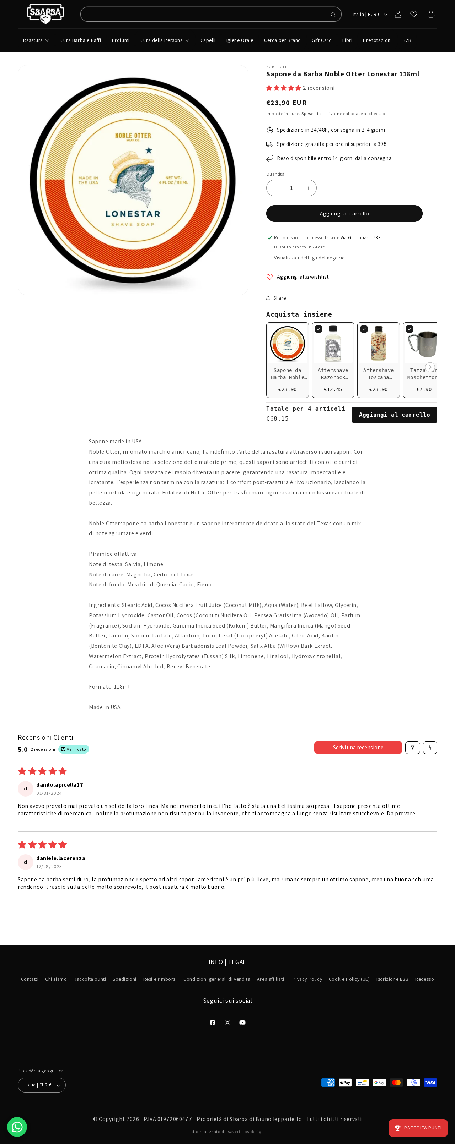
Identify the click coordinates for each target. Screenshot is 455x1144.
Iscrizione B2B (392, 979)
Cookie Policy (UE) (349, 979)
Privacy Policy (306, 979)
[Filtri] (412, 747)
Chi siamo (56, 979)
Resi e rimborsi (160, 979)
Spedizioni (124, 979)
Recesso (424, 979)
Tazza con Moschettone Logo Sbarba (424, 377)
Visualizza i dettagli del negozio (309, 257)
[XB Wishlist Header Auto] (414, 14)
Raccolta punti (90, 979)
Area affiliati (270, 979)
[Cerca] (333, 15)
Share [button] (279, 298)
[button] (284, 88)
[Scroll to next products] (430, 367)
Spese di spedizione (321, 113)
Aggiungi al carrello (394, 414)
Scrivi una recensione (358, 747)
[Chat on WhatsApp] (17, 1127)
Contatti (30, 979)
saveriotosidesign (246, 1131)
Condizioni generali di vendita (216, 979)
